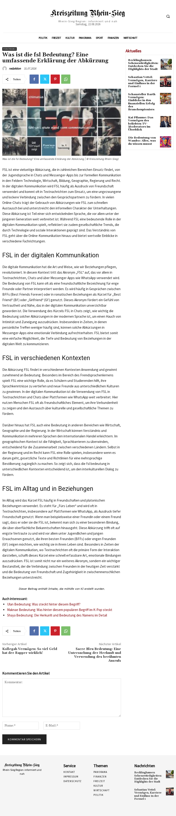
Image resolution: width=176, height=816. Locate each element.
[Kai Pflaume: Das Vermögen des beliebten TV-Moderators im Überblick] (165, 121)
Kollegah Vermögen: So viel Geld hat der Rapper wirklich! (29, 651)
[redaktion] (5, 68)
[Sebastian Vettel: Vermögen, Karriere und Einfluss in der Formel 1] (165, 81)
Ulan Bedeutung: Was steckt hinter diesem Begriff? (43, 604)
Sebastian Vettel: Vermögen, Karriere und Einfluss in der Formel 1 (142, 81)
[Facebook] (34, 79)
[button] (168, 16)
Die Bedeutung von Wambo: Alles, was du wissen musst (142, 140)
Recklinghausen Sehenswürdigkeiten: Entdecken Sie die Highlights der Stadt (143, 64)
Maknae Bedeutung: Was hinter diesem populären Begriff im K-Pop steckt (59, 610)
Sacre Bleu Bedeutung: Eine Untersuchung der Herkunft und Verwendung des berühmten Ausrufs (94, 655)
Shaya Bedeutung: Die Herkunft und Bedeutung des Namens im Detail (57, 615)
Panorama (9, 48)
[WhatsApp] (65, 79)
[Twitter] (44, 79)
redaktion (15, 68)
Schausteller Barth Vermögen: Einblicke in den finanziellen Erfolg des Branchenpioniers (141, 102)
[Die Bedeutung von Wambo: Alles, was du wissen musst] (165, 141)
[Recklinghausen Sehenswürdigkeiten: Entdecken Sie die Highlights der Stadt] (166, 64)
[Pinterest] (55, 79)
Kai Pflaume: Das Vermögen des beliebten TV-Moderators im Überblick (140, 123)
